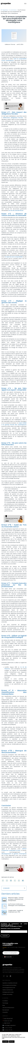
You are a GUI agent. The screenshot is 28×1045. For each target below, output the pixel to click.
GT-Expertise (4, 10)
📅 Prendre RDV (8, 957)
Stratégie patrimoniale (8, 992)
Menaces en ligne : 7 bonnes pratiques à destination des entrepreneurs (16, 899)
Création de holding (7, 994)
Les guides (5, 1012)
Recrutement (6, 1010)
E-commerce (12, 10)
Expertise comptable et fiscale (10, 983)
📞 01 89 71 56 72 (6, 1023)
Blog (4, 1005)
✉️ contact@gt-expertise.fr (9, 1025)
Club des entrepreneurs (8, 1007)
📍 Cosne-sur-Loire (7, 1021)
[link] (4, 900)
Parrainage (5, 1003)
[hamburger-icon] (25, 4)
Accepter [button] (5, 1041)
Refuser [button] (12, 1041)
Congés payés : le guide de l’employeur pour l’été (15, 911)
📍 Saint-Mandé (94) (8, 1018)
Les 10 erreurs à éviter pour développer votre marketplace (16, 904)
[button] (24, 888)
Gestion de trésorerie (8, 990)
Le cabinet (5, 1000)
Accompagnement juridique (9, 985)
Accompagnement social (9, 987)
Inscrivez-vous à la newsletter (10, 928)
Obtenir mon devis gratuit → (11, 953)
